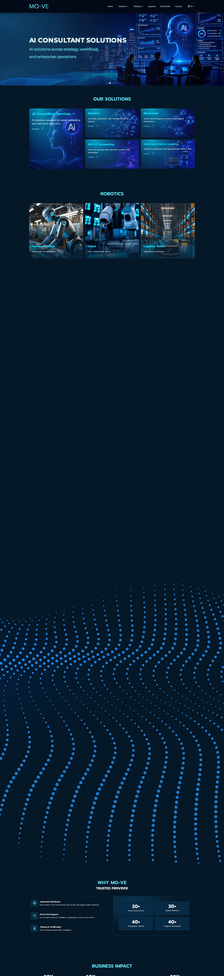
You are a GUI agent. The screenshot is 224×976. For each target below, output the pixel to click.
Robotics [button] (138, 6)
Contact (178, 6)
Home (110, 6)
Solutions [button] (122, 6)
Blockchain (165, 6)
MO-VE (39, 6)
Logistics (152, 6)
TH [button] (191, 6)
